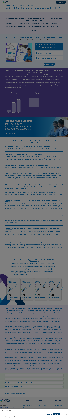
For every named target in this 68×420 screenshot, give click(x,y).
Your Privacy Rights (48, 414)
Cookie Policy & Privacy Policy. (12, 418)
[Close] (66, 414)
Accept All (56, 414)
